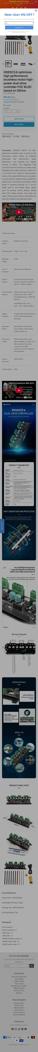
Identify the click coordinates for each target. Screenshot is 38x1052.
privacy (19, 42)
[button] (36, 10)
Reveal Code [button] (19, 27)
